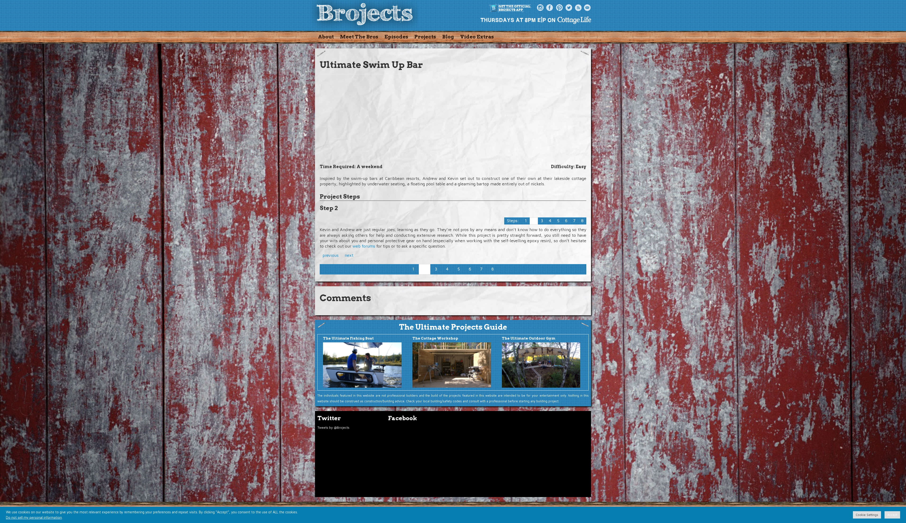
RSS (578, 7)
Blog (448, 37)
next (349, 255)
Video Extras (477, 37)
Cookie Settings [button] (867, 515)
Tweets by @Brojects (333, 427)
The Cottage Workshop (435, 338)
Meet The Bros (359, 37)
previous (331, 255)
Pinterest (559, 7)
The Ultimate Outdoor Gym (528, 338)
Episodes (396, 37)
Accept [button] (892, 515)
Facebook (549, 7)
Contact (587, 7)
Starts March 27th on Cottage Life (535, 20)
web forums (363, 246)
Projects (425, 37)
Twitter (568, 7)
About (326, 37)
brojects (364, 15)
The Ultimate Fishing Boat (348, 338)
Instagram (540, 7)
